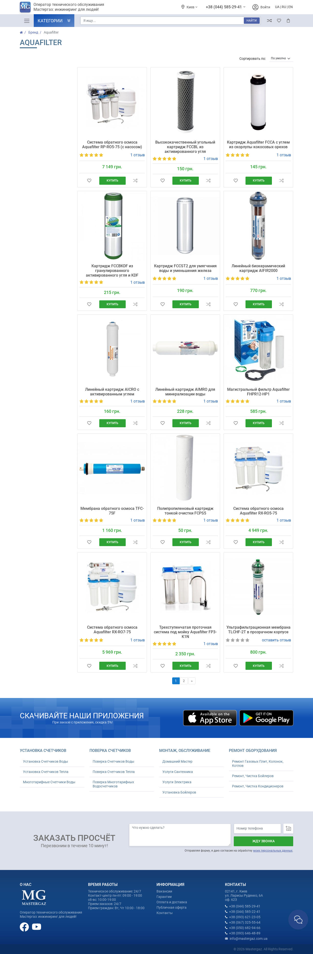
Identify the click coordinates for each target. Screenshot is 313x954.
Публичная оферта (171, 907)
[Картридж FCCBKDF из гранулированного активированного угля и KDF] (112, 225)
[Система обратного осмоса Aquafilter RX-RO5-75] (258, 468)
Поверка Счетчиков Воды (113, 761)
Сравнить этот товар (135, 181)
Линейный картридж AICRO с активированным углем (112, 391)
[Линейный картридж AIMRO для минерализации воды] (185, 349)
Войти (265, 7)
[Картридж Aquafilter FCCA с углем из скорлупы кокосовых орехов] (258, 102)
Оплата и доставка (171, 902)
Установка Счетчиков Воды (45, 761)
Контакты (164, 913)
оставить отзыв (276, 640)
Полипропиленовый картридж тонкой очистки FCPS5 (185, 510)
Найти (251, 20)
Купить (112, 180)
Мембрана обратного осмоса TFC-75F (112, 510)
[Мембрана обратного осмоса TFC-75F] (112, 468)
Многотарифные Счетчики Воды (49, 782)
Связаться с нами (298, 920)
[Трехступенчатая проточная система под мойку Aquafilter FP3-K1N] (185, 587)
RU (284, 7)
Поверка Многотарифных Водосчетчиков (113, 784)
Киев (191, 7)
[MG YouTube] (36, 927)
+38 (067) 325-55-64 (244, 922)
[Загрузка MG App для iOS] (210, 718)
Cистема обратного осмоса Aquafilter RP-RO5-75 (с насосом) (112, 144)
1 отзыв (137, 155)
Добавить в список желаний (89, 181)
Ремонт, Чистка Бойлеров (253, 776)
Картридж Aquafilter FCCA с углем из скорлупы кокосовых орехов (258, 144)
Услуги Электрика (176, 782)
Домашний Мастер (177, 761)
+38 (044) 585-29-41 (224, 7)
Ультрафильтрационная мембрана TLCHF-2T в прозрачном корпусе (258, 629)
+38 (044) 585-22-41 (244, 912)
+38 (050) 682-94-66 (244, 928)
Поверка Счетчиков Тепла (114, 772)
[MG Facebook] (25, 927)
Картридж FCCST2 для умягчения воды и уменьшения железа (185, 268)
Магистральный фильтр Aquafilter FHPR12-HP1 (258, 391)
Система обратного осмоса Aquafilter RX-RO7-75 (112, 629)
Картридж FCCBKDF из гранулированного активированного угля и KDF (112, 271)
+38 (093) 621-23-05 (244, 917)
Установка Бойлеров (179, 792)
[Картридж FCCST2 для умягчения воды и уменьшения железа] (185, 225)
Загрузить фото (288, 828)
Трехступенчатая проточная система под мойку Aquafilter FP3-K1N (185, 632)
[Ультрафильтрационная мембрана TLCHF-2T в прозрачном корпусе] (258, 587)
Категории (50, 20)
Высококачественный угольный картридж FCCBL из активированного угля (185, 147)
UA (277, 7)
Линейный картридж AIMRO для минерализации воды (185, 391)
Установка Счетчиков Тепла (45, 772)
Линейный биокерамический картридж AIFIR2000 (258, 268)
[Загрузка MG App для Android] (266, 718)
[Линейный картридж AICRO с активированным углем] (112, 349)
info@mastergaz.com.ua (249, 939)
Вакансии (164, 891)
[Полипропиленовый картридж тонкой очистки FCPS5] (185, 468)
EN (290, 7)
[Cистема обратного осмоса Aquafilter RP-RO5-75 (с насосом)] (112, 102)
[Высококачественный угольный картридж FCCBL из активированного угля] (185, 102)
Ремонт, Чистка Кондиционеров (257, 786)
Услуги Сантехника (177, 772)
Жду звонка (263, 841)
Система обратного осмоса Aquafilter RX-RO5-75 (258, 510)
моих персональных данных (272, 850)
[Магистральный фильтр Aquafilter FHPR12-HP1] (258, 349)
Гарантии (164, 897)
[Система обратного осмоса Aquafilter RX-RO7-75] (112, 587)
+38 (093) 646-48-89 (244, 933)
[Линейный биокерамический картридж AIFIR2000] (258, 225)
